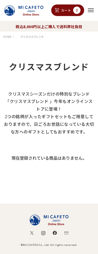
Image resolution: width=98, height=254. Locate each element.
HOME (7, 37)
